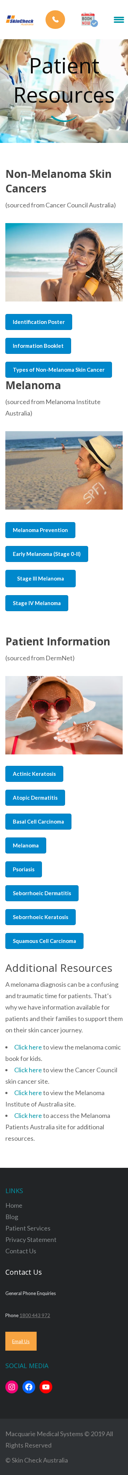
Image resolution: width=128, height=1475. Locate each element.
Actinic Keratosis (34, 773)
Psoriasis (23, 869)
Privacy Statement (31, 1239)
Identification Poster (39, 322)
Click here (28, 1047)
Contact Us (20, 1251)
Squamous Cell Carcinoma (44, 941)
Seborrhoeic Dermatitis (42, 893)
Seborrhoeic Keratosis (40, 917)
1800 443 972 (35, 1315)
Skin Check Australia (40, 1460)
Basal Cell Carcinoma (38, 821)
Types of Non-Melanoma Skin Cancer (59, 369)
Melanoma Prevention (40, 530)
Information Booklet (38, 345)
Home (13, 1205)
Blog (11, 1217)
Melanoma (26, 845)
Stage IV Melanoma (37, 603)
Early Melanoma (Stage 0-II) (47, 554)
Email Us (21, 1341)
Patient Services (27, 1228)
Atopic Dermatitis (35, 797)
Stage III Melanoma (40, 578)
